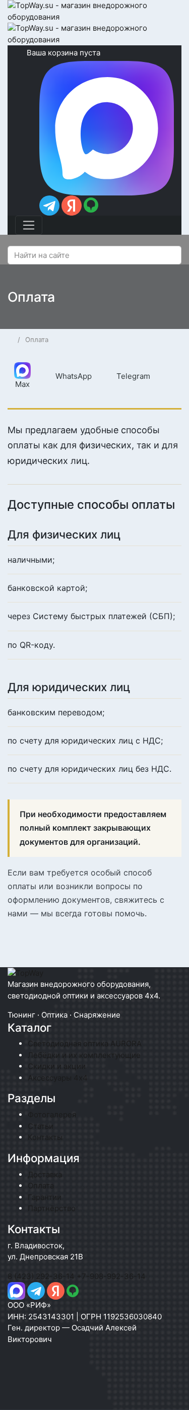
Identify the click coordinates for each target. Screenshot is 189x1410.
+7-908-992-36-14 (111, 1276)
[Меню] (28, 225)
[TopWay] (25, 972)
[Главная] (11, 339)
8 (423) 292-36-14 (41, 1276)
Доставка (45, 1174)
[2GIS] (86, 1290)
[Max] (16, 1290)
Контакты (45, 1137)
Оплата (41, 1185)
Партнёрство (52, 1208)
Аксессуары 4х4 (58, 1078)
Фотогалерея (52, 1114)
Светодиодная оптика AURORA (85, 1043)
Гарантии (44, 1197)
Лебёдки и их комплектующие (84, 1055)
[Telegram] (50, 205)
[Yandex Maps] (56, 1290)
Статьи (40, 1126)
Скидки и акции (57, 1066)
